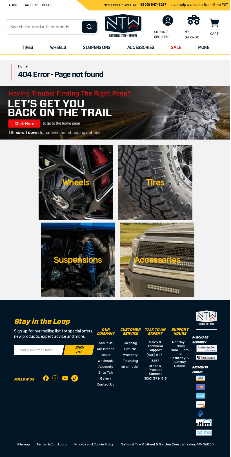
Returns (130, 349)
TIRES (27, 47)
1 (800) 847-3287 (152, 4)
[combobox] (52, 26)
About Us (106, 343)
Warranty (130, 355)
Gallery (105, 378)
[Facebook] (46, 379)
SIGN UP (80, 350)
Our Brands (106, 349)
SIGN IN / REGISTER (162, 34)
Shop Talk (105, 373)
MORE (203, 47)
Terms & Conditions (52, 444)
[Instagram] (55, 379)
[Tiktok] (74, 379)
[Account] (167, 20)
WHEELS (58, 47)
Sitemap (23, 444)
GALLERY (30, 5)
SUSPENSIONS (96, 47)
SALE (176, 47)
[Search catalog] (89, 27)
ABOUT (13, 5)
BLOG (46, 5)
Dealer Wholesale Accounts (106, 361)
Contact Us (105, 384)
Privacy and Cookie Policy (94, 444)
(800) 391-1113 (155, 378)
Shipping (130, 343)
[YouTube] (65, 379)
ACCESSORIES (140, 47)
